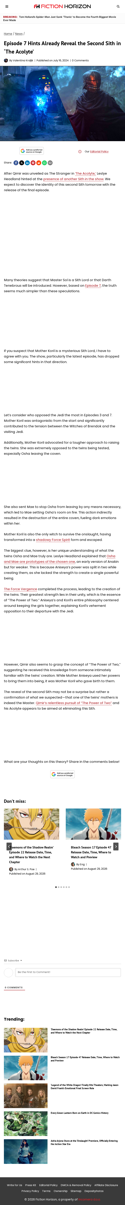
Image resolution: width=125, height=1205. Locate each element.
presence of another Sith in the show (73, 179)
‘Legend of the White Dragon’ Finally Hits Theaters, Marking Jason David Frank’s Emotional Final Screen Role (84, 1086)
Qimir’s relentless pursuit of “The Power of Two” (74, 703)
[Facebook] (16, 162)
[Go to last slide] (9, 846)
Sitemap (76, 1191)
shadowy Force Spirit (53, 539)
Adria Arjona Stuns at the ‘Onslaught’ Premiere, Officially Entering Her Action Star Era (84, 1142)
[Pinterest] (33, 162)
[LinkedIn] (27, 162)
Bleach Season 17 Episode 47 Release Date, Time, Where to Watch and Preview (91, 852)
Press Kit (30, 1185)
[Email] (50, 162)
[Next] (115, 846)
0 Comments (80, 60)
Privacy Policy (30, 1191)
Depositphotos (94, 1191)
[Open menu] (7, 6)
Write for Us (14, 1185)
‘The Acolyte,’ (85, 173)
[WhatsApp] (44, 162)
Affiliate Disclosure (106, 1185)
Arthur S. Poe (26, 869)
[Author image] (6, 60)
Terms (46, 1191)
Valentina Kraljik (23, 60)
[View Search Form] (118, 6)
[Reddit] (38, 162)
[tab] (56, 887)
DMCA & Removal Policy (76, 1185)
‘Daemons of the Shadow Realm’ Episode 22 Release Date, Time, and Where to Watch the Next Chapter (84, 1031)
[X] (21, 162)
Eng (82, 864)
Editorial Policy (99, 151)
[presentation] (31, 824)
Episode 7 (93, 285)
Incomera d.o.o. (89, 1199)
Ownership (61, 1191)
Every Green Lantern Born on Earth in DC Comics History (79, 1112)
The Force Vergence (20, 589)
